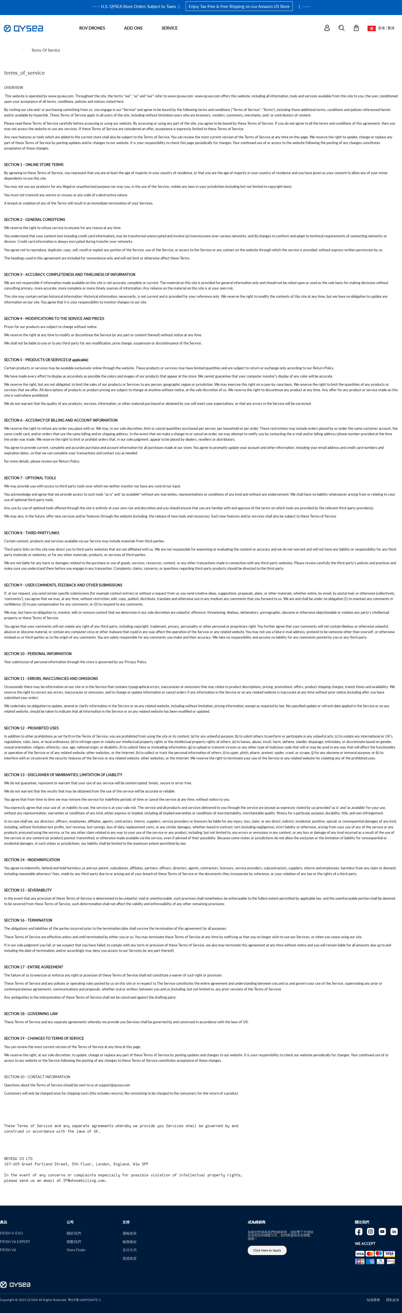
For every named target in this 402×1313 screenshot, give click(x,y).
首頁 (12, 50)
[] (330, 28)
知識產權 (373, 1299)
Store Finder (76, 1249)
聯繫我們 (74, 1241)
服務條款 (130, 1241)
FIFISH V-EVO (11, 1233)
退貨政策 (130, 1258)
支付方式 (130, 1249)
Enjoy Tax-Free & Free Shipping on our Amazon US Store (239, 6)
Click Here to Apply (267, 1250)
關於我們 (74, 1233)
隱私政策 (392, 1299)
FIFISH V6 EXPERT (15, 1241)
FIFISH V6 (8, 1249)
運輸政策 (130, 1233)
